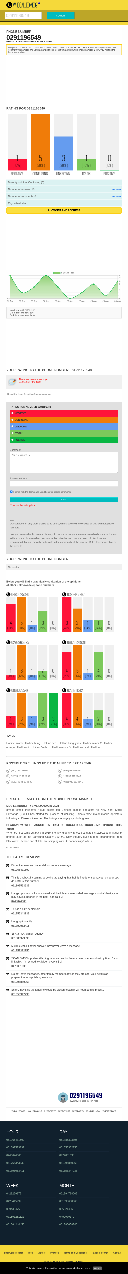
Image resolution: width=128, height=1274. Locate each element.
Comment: (15, 449)
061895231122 (15, 1216)
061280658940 (68, 1224)
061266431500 (20, 869)
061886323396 (20, 938)
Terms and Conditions (39, 492)
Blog (30, 1252)
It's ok (18, 433)
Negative (20, 413)
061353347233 (20, 994)
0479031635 (18, 966)
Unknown (21, 426)
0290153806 (78, 1111)
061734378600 (19, 1111)
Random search (100, 1252)
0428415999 (13, 1201)
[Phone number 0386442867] (88, 631)
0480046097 (50, 1111)
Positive (20, 439)
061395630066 (68, 1201)
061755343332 (20, 913)
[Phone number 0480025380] (32, 631)
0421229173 (13, 1193)
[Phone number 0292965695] (32, 679)
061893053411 (20, 925)
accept (97, 1268)
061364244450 (15, 1224)
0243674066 (18, 901)
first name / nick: (19, 478)
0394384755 (13, 1209)
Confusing (21, 419)
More (87, 1268)
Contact (117, 1252)
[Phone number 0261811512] (88, 727)
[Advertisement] (64, 80)
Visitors (42, 1252)
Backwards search (14, 1252)
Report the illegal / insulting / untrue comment (29, 394)
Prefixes (54, 1252)
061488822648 (109, 1111)
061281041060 (93, 1111)
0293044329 (64, 1111)
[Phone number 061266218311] (88, 679)
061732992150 (35, 1111)
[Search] (23, 13)
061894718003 (68, 1193)
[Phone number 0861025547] (32, 727)
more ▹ (116, 189)
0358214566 (66, 1209)
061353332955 (20, 950)
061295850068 (20, 981)
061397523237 (20, 885)
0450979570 (66, 1216)
